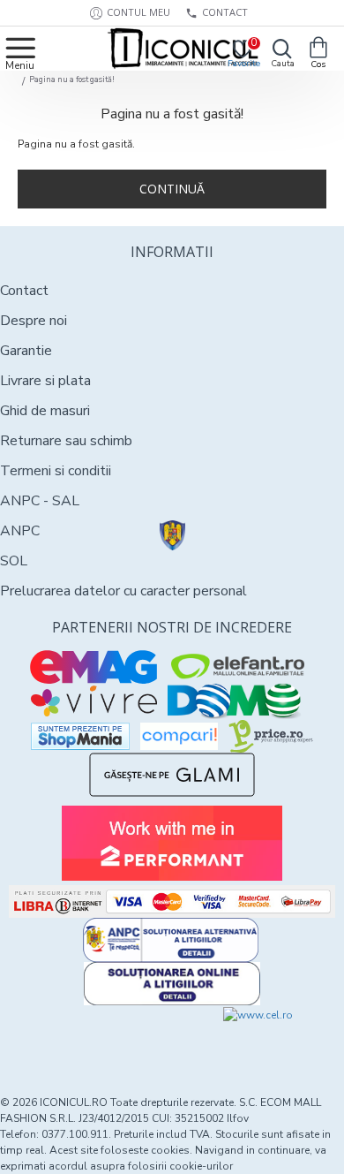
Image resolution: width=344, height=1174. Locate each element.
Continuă (172, 188)
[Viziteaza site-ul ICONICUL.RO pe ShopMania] (80, 736)
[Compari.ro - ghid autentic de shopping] (85, 1038)
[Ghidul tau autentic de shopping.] (179, 736)
